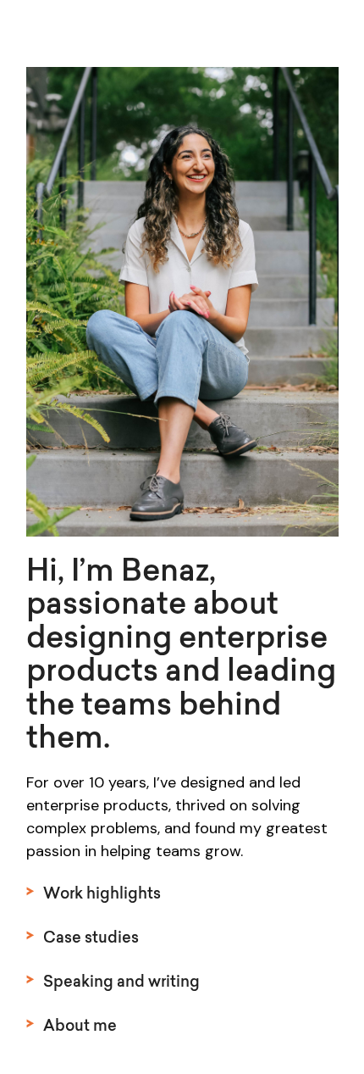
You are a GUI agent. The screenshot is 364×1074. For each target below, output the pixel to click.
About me (80, 1025)
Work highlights (102, 893)
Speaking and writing (121, 981)
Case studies (91, 937)
